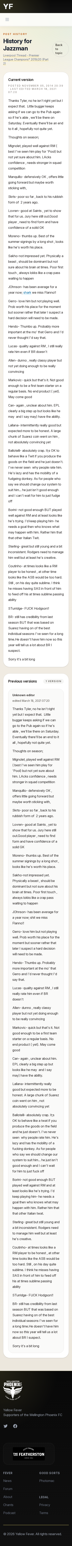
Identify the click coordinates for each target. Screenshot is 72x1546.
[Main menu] (7, 19)
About (7, 1497)
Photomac (46, 1481)
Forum (7, 1489)
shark (27, 292)
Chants (8, 1505)
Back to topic (59, 49)
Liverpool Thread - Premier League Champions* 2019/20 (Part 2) (25, 59)
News (7, 1481)
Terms (43, 1513)
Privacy (44, 1505)
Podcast (9, 1513)
